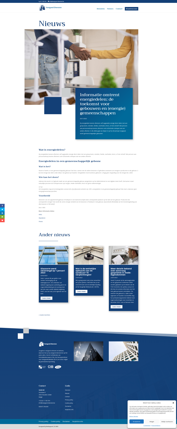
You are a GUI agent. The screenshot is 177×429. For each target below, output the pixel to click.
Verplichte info (69, 409)
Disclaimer (68, 406)
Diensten (101, 9)
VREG (40, 214)
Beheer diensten (133, 416)
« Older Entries (54, 315)
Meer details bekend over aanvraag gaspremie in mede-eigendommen (121, 271)
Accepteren (136, 421)
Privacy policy (69, 400)
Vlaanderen (42, 218)
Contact (119, 9)
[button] (173, 403)
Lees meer (46, 298)
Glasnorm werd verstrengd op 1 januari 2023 (53, 270)
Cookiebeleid (146, 425)
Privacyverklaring (155, 425)
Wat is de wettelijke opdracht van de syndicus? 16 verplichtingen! (86, 271)
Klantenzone (131, 8)
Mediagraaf (49, 426)
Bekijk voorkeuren (167, 421)
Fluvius (41, 221)
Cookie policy (69, 403)
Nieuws (110, 9)
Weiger (152, 421)
